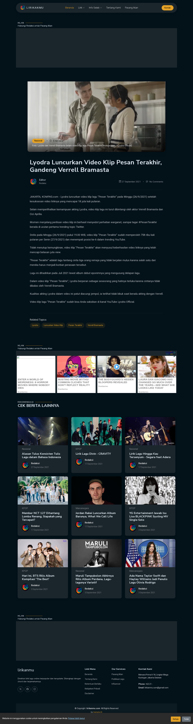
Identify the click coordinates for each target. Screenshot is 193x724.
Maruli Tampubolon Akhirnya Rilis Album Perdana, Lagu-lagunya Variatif (95, 579)
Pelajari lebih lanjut (76, 718)
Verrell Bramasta (95, 325)
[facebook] (27, 689)
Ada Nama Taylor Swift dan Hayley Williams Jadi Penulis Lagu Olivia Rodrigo (148, 579)
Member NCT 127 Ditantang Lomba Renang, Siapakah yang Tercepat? (42, 516)
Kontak (167, 8)
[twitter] (20, 689)
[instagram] (34, 689)
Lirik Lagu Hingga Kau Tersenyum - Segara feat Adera (150, 455)
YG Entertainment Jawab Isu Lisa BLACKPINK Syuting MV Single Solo (148, 516)
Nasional (38, 141)
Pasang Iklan (131, 7)
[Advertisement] (96, 48)
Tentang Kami (113, 7)
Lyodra (35, 325)
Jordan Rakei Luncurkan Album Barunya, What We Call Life (96, 514)
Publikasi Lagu (118, 679)
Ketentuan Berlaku (93, 684)
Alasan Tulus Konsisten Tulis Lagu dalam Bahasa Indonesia (41, 455)
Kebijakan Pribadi (92, 689)
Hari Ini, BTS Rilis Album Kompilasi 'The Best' (38, 577)
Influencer (116, 684)
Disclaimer (89, 693)
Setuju (176, 719)
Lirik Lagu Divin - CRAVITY (93, 454)
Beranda (69, 7)
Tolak (186, 719)
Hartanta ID (97, 712)
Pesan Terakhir (75, 325)
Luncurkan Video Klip (53, 325)
